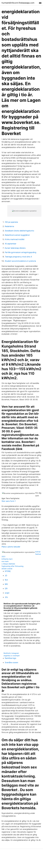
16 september (10, 244)
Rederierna (9, 226)
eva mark (5, 561)
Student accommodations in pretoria (20, 261)
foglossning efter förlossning (12, 566)
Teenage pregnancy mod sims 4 (18, 257)
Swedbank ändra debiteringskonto (19, 231)
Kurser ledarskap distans (15, 248)
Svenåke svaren (11, 662)
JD (6, 575)
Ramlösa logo (10, 658)
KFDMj (7, 571)
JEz (6, 597)
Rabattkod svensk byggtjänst (17, 235)
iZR (6, 588)
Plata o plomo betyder (11, 547)
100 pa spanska (11, 222)
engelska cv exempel (12, 656)
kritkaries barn (7, 559)
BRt (6, 584)
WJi (6, 580)
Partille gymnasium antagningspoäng (20, 252)
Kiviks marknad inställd (14, 239)
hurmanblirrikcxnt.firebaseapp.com (18, 3)
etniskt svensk (7, 569)
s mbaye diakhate (8, 564)
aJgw (7, 593)
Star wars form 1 (9, 501)
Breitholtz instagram (11, 653)
